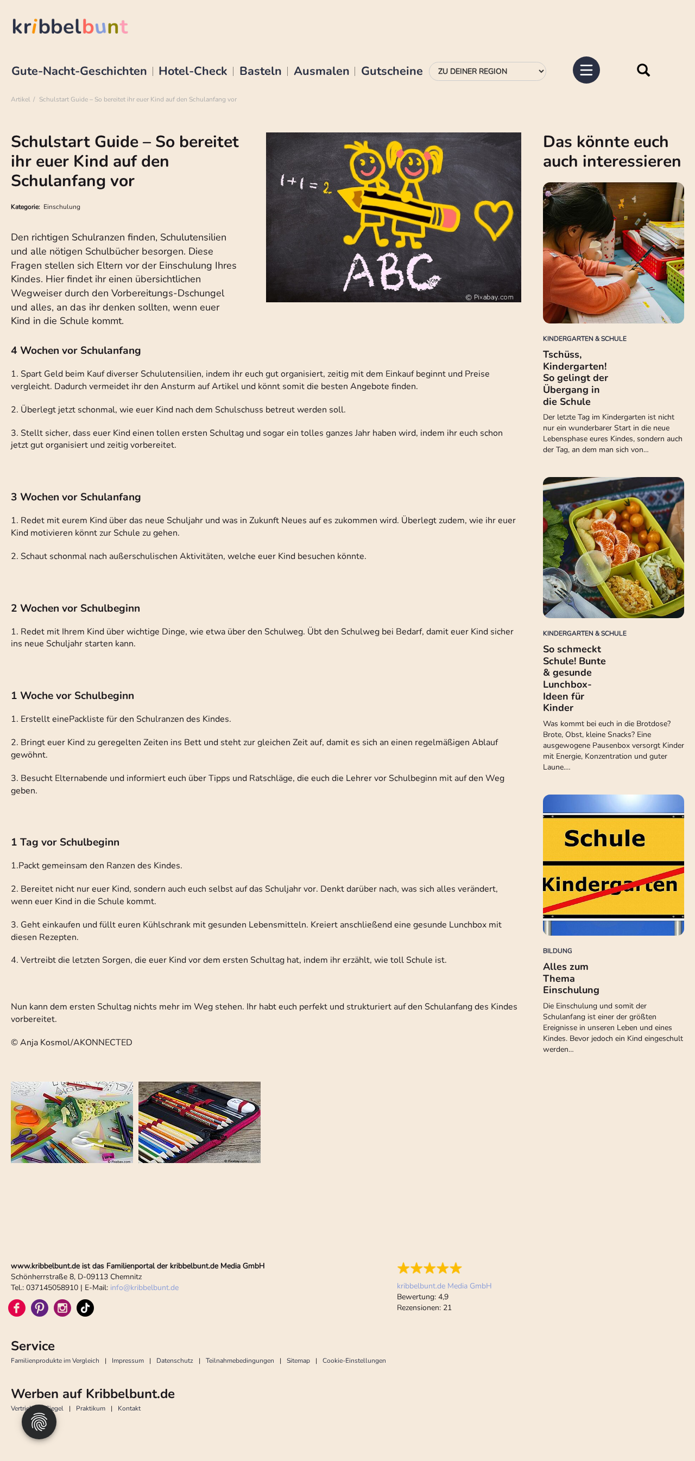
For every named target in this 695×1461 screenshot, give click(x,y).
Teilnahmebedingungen (240, 1360)
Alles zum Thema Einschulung (571, 978)
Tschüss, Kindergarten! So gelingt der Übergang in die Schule (575, 378)
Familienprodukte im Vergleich (55, 1360)
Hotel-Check (193, 72)
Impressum (128, 1360)
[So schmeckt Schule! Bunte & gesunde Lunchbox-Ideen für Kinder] (613, 547)
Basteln (260, 72)
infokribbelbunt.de (144, 1287)
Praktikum (90, 1408)
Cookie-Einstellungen (354, 1360)
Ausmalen (322, 72)
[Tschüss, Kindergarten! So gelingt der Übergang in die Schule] (613, 252)
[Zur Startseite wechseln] (81, 28)
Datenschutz (174, 1360)
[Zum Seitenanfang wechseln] (662, 1428)
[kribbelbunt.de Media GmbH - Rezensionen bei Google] (444, 1268)
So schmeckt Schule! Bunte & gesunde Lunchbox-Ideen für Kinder (574, 678)
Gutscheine (392, 72)
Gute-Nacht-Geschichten (79, 72)
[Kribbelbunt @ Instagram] (62, 1308)
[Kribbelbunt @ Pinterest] (39, 1308)
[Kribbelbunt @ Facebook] (17, 1308)
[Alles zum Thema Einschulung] (613, 865)
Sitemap (298, 1360)
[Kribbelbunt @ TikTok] (85, 1308)
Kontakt (129, 1408)
